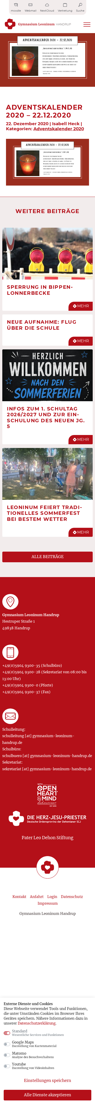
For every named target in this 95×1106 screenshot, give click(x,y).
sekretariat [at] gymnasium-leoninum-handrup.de (47, 769)
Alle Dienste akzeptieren (47, 1094)
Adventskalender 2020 (58, 128)
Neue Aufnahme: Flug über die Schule (41, 325)
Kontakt (19, 897)
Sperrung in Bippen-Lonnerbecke (40, 290)
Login (52, 897)
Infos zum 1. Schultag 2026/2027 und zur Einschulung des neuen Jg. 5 (46, 417)
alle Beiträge (48, 556)
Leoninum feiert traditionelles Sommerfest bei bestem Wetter (44, 513)
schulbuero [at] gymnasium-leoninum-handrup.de (47, 756)
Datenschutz (72, 897)
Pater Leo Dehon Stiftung (47, 837)
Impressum (48, 903)
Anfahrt (37, 897)
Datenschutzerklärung (37, 1023)
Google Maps (34, 1044)
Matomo (33, 1055)
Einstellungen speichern (47, 1080)
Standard (38, 1032)
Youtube (33, 1066)
